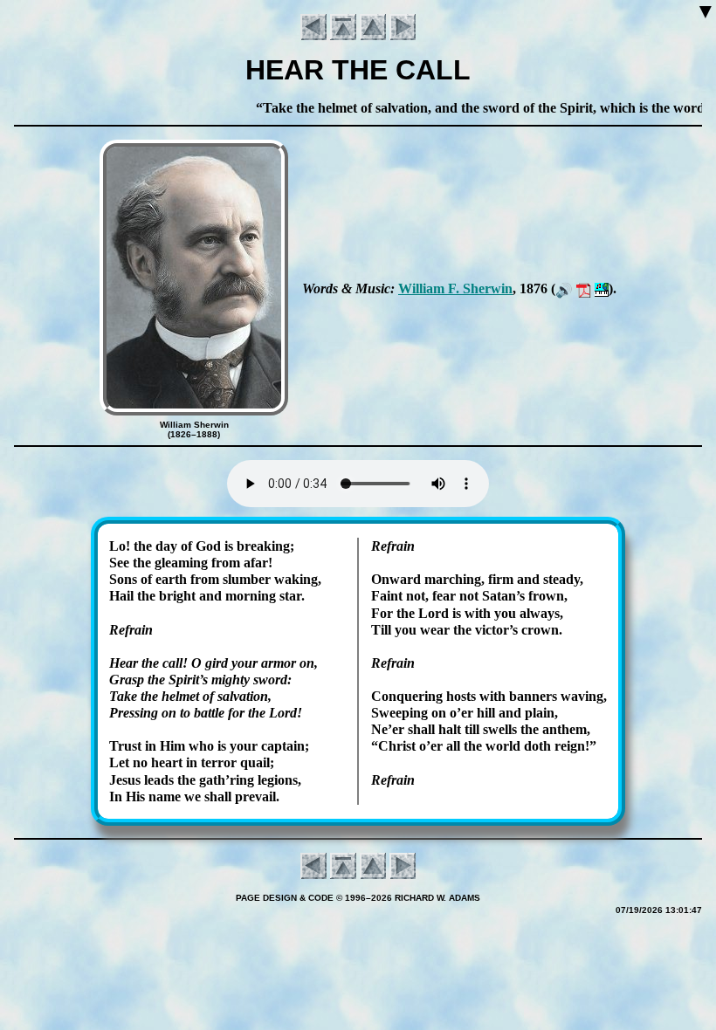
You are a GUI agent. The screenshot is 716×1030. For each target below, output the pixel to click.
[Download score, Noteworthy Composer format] (602, 288)
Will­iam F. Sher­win (455, 288)
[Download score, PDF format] (583, 288)
